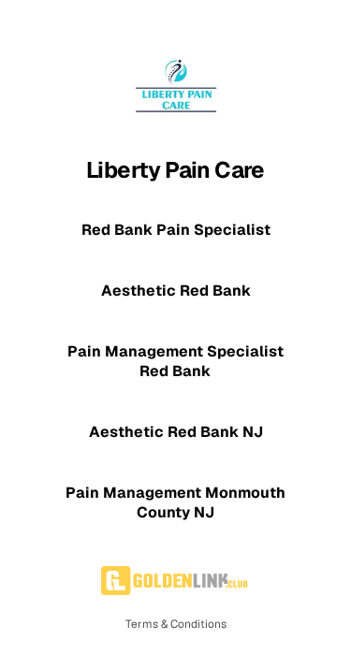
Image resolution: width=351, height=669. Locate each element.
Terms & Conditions (176, 624)
